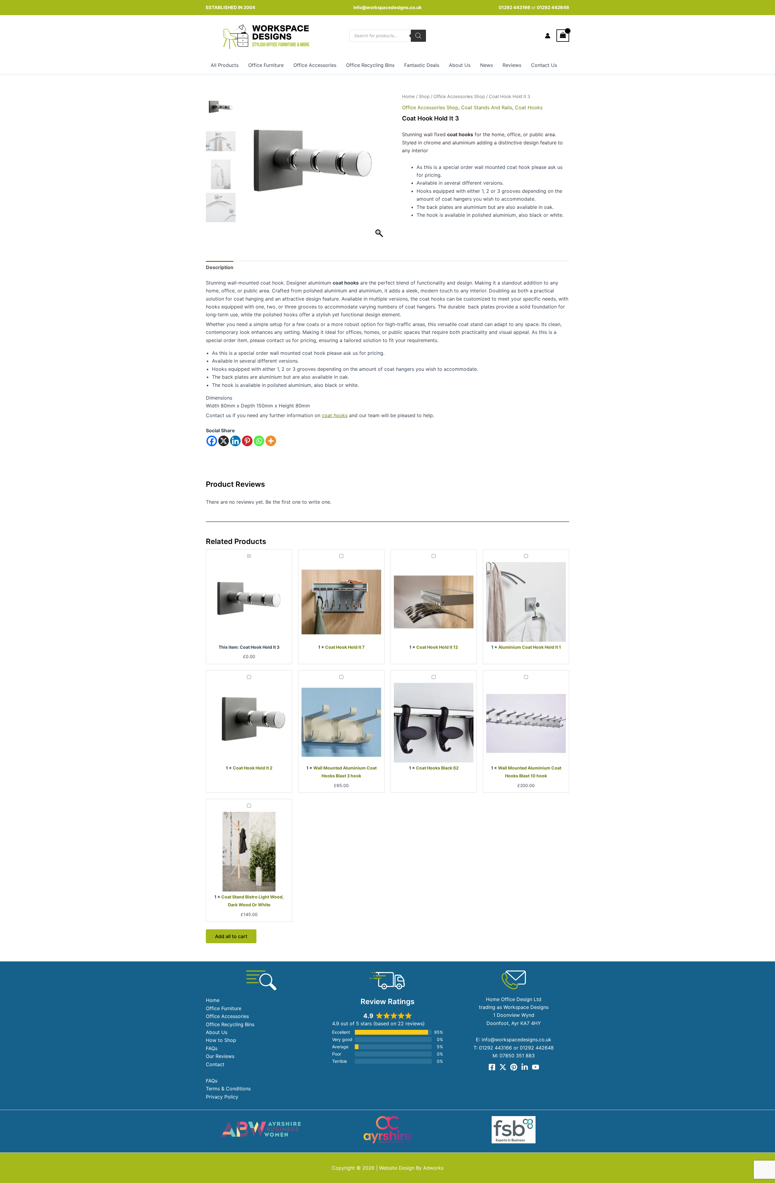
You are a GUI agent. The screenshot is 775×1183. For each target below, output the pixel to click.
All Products (225, 65)
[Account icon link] (547, 35)
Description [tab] (219, 267)
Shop (424, 96)
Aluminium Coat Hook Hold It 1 (529, 647)
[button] (379, 170)
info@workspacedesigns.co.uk (387, 7)
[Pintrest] (513, 1067)
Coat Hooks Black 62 (437, 767)
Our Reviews (220, 1056)
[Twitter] (502, 1067)
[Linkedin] (235, 441)
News (486, 65)
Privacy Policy (222, 1097)
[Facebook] (211, 441)
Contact (215, 1064)
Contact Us (544, 65)
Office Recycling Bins (370, 65)
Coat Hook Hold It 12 (437, 647)
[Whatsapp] (259, 441)
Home (408, 96)
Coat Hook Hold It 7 (344, 647)
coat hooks (335, 415)
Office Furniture (266, 65)
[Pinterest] (247, 441)
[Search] (418, 36)
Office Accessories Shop (459, 96)
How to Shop (221, 1040)
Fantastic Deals (421, 65)
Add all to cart (231, 936)
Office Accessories (314, 65)
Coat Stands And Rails (486, 107)
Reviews (512, 65)
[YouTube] (535, 1067)
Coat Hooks (528, 107)
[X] (223, 441)
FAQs (211, 1048)
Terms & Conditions (228, 1089)
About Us (459, 65)
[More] (270, 441)
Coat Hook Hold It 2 (252, 767)
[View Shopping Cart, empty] (562, 35)
